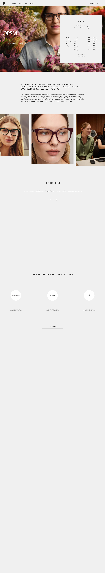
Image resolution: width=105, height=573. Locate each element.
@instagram (81, 56)
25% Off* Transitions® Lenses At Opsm (17, 43)
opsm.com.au (81, 54)
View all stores (52, 326)
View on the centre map (16, 310)
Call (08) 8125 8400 (52, 309)
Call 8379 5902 (16, 309)
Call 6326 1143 (89, 309)
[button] (32, 169)
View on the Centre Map (80, 28)
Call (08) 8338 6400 (80, 26)
